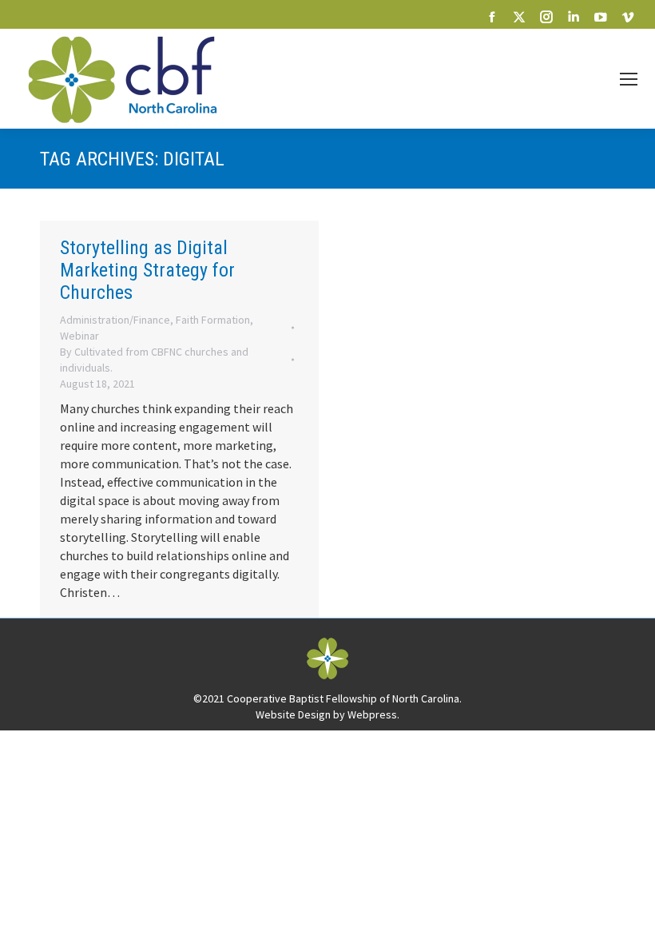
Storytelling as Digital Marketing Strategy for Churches (147, 270)
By (154, 359)
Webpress (372, 714)
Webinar (79, 335)
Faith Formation (213, 319)
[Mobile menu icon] (628, 79)
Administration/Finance (115, 319)
